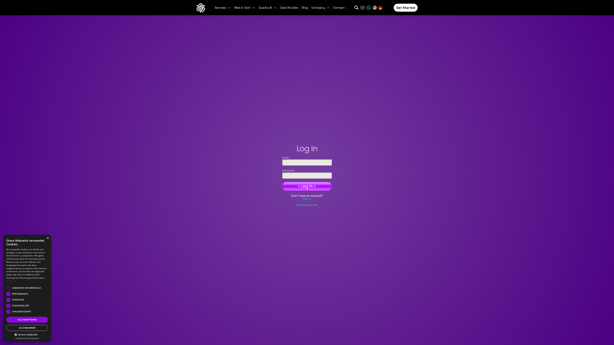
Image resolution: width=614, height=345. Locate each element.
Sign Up (307, 198)
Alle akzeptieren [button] (27, 319)
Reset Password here (307, 205)
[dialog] (27, 288)
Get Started (405, 8)
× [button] (47, 238)
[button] (321, 8)
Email (285, 157)
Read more (11, 281)
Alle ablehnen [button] (27, 327)
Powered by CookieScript (27, 338)
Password (288, 170)
